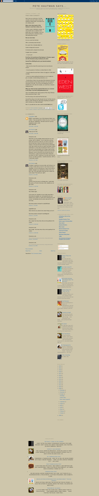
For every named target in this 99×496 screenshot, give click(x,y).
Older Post (53, 250)
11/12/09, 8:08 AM (33, 133)
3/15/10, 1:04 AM (33, 205)
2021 (60, 368)
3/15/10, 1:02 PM (33, 215)
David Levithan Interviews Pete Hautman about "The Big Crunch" (67, 280)
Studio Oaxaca (62, 232)
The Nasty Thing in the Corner (53, 441)
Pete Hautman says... (49, 6)
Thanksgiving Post (51, 471)
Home (40, 250)
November (62, 392)
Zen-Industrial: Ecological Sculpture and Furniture (65, 239)
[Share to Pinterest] (51, 108)
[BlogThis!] (47, 108)
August (61, 403)
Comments (61, 248)
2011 (60, 384)
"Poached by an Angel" (66, 312)
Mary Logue (61, 226)
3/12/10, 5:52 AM (33, 174)
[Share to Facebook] (50, 108)
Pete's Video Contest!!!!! (66, 267)
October (62, 394)
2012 (60, 383)
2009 (60, 388)
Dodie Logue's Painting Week (65, 221)
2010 (60, 386)
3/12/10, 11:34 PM (33, 186)
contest (35, 109)
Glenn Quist (61, 223)
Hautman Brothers (63, 224)
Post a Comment (29, 248)
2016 (60, 375)
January (62, 413)
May (61, 405)
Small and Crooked (63, 230)
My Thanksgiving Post (66, 345)
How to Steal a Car (42, 109)
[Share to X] (48, 108)
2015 (60, 377)
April (61, 407)
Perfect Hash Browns (65, 333)
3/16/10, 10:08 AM (33, 224)
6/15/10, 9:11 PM (33, 245)
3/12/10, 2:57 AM (33, 160)
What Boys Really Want (64, 234)
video (53, 109)
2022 (60, 366)
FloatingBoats (32, 116)
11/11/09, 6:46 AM (33, 126)
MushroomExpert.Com (64, 228)
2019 (60, 369)
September (62, 401)
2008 (60, 415)
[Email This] (45, 108)
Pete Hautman (32, 129)
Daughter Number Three (64, 219)
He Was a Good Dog (65, 355)
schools (49, 109)
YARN (60, 236)
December (62, 390)
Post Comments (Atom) (36, 253)
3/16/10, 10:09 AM (33, 232)
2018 (60, 371)
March (61, 409)
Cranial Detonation (65, 301)
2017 (60, 373)
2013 (60, 381)
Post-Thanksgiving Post (53, 464)
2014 (60, 379)
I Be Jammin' (64, 323)
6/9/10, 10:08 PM (33, 239)
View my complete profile (63, 210)
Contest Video (63, 397)
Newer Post (28, 250)
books (31, 109)
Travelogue (62, 395)
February (62, 411)
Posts (60, 246)
